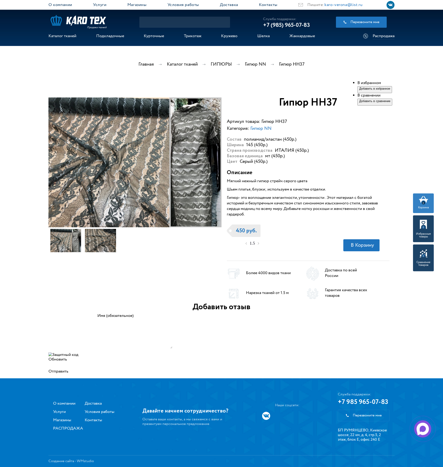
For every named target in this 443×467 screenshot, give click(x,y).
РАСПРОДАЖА (68, 428)
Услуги (100, 5)
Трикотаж (192, 36)
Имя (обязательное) (115, 316)
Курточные (154, 36)
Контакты (268, 5)
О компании (60, 5)
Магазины (137, 5)
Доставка (229, 5)
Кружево (229, 36)
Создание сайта (61, 461)
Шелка (263, 36)
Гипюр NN (261, 128)
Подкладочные (110, 36)
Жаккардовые (302, 36)
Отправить (58, 371)
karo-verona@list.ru (343, 5)
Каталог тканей (62, 36)
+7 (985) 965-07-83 (286, 25)
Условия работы (183, 5)
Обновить (57, 359)
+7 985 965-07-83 (363, 402)
